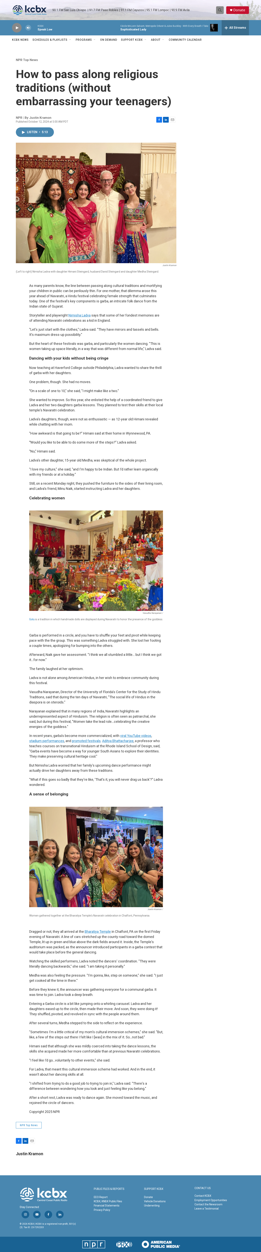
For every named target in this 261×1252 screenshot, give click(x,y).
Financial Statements (106, 1205)
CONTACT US (203, 1188)
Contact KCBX (203, 1195)
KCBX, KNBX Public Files (108, 1201)
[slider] (34, 28)
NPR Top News (27, 60)
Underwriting (152, 1205)
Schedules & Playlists (49, 39)
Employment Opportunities (211, 1200)
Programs (84, 39)
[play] (17, 28)
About (155, 39)
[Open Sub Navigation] (70, 39)
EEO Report (101, 1197)
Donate (239, 10)
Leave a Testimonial (207, 1208)
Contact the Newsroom (208, 1204)
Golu (32, 619)
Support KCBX (132, 39)
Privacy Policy (102, 1209)
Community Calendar (185, 39)
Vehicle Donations (155, 1201)
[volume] (28, 28)
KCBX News (20, 39)
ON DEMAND (108, 39)
